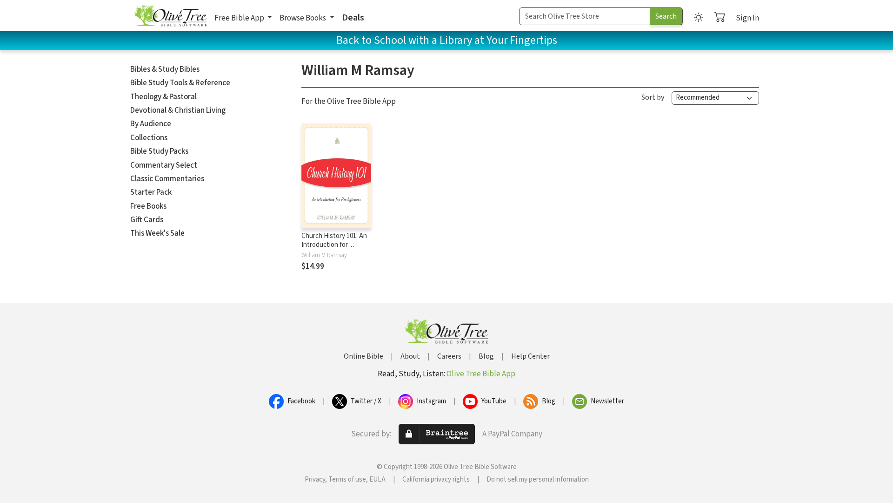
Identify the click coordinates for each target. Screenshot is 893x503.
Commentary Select (163, 165)
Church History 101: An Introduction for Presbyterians (334, 244)
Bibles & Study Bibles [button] (165, 69)
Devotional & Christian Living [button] (178, 110)
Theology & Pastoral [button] (163, 96)
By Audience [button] (150, 123)
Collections (148, 137)
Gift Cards (146, 219)
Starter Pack (151, 192)
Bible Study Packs (159, 151)
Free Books (148, 206)
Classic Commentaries (167, 178)
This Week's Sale (157, 233)
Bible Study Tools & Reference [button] (180, 82)
